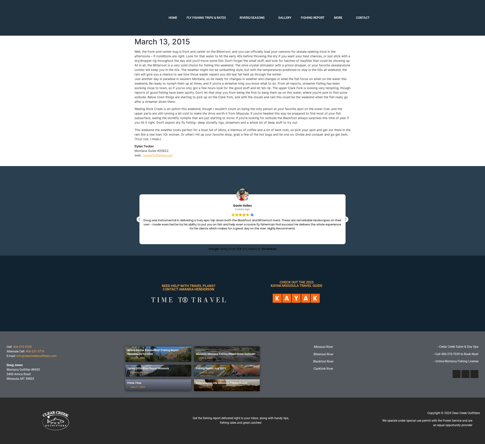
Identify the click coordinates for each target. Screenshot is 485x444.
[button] (345, 219)
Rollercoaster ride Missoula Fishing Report (221, 382)
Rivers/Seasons (252, 18)
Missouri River (323, 347)
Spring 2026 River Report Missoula (148, 368)
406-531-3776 (35, 351)
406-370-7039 (22, 347)
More (338, 18)
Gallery (284, 18)
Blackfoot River (323, 361)
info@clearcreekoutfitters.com (36, 356)
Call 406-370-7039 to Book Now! (456, 354)
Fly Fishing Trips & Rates (206, 18)
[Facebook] (457, 374)
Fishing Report (313, 18)
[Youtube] (474, 374)
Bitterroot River (323, 354)
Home (173, 18)
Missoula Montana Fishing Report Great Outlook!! (225, 353)
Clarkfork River (323, 368)
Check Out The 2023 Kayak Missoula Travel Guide (296, 284)
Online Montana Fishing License (456, 361)
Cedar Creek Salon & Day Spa (458, 346)
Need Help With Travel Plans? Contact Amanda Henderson (188, 287)
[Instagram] (465, 374)
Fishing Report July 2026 (211, 368)
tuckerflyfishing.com (158, 155)
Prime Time (134, 382)
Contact (363, 18)
